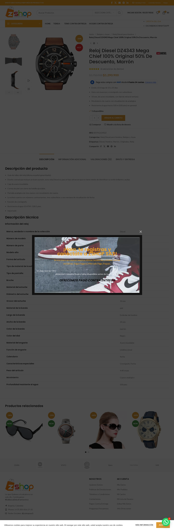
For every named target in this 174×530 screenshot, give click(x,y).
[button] (166, 522)
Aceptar (163, 525)
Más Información (144, 525)
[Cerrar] (140, 231)
